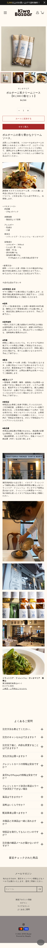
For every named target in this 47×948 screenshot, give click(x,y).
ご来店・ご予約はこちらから (15, 689)
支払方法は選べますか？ (15, 756)
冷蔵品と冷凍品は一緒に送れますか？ (19, 822)
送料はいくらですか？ (14, 805)
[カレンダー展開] (40, 942)
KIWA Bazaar (26, 934)
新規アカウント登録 (23, 900)
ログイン (23, 903)
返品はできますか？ (13, 797)
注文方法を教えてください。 (17, 729)
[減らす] (19, 110)
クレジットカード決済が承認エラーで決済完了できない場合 (21, 787)
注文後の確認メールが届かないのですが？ (21, 844)
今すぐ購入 (24, 127)
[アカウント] (37, 13)
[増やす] (28, 110)
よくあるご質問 (23, 909)
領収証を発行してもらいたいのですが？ (21, 833)
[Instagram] (23, 924)
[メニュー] (5, 12)
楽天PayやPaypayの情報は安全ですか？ (20, 776)
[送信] (39, 889)
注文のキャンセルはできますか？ (19, 737)
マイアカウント (23, 906)
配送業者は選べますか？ (15, 813)
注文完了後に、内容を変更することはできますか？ (21, 746)
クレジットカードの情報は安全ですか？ (21, 765)
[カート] (42, 13)
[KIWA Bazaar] (23, 12)
